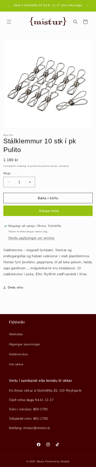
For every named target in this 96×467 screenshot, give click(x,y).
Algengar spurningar (24, 344)
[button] (9, 22)
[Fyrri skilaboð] (8, 6)
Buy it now (48, 211)
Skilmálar (16, 334)
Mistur (40, 461)
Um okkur (16, 364)
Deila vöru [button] (15, 287)
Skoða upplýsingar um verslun (31, 238)
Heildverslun (18, 354)
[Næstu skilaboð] (88, 6)
